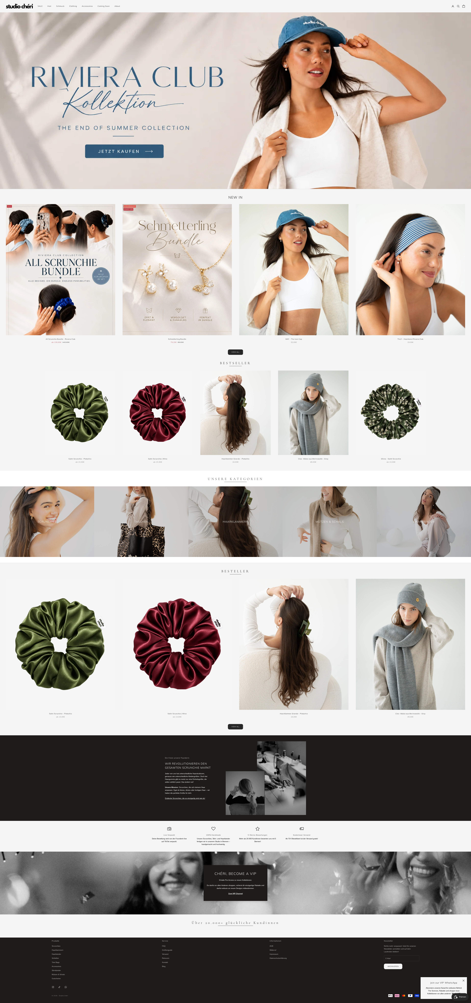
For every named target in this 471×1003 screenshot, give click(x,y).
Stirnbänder (56, 970)
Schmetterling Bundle (177, 339)
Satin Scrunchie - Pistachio (80, 459)
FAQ (163, 946)
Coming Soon (104, 6)
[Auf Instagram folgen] (53, 987)
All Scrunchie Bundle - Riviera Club (60, 339)
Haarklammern (57, 950)
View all (235, 352)
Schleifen (55, 958)
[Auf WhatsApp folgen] (66, 987)
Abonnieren (393, 966)
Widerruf (273, 950)
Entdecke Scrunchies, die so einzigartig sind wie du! (185, 798)
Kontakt (165, 962)
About (117, 6)
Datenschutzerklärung (278, 958)
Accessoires (87, 6)
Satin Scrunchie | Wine (157, 459)
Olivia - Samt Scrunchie (391, 459)
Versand (165, 954)
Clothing (73, 6)
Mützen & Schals (58, 974)
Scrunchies (56, 946)
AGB (271, 946)
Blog (163, 966)
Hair (49, 6)
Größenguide (167, 950)
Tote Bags (55, 962)
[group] (235, 100)
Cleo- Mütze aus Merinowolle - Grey (313, 459)
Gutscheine (56, 978)
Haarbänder (56, 954)
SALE (40, 6)
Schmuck (60, 6)
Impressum (274, 954)
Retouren (165, 958)
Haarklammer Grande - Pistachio (235, 459)
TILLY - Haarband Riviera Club (410, 339)
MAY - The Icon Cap (294, 339)
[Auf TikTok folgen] (59, 987)
